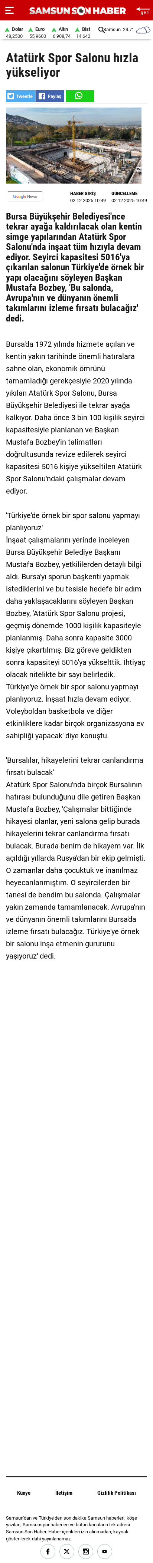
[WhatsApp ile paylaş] (79, 96)
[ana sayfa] (142, 10)
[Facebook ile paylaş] (50, 96)
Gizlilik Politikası (116, 1493)
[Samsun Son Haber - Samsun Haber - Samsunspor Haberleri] (76, 11)
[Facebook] (48, 1551)
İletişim (63, 1493)
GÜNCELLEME (124, 193)
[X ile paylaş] (21, 96)
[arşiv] (102, 30)
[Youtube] (105, 1551)
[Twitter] (67, 1551)
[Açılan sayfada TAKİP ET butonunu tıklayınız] (25, 196)
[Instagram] (86, 1551)
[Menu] (9, 10)
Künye (23, 1493)
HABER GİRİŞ (83, 193)
